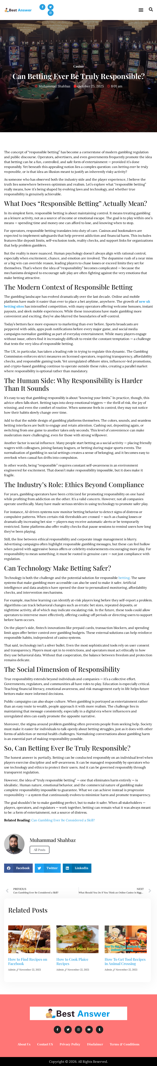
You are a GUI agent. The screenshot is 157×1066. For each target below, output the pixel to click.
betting (124, 578)
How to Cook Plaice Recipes (72, 961)
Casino (78, 66)
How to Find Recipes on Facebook (27, 961)
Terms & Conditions (124, 1044)
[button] (141, 10)
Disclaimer (95, 1044)
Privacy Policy (70, 1044)
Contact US (45, 1044)
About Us (24, 1044)
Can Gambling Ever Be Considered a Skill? (63, 820)
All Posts (39, 850)
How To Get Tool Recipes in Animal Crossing (125, 961)
